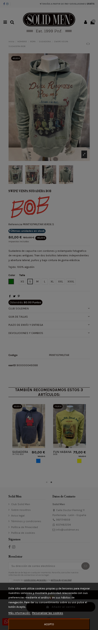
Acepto (49, 624)
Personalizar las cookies (47, 613)
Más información (19, 613)
